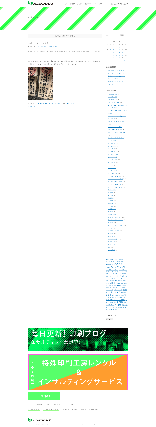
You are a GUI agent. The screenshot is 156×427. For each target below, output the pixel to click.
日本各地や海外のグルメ (115, 220)
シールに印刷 (112, 146)
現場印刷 (83, 409)
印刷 (113, 283)
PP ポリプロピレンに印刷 (116, 121)
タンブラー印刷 (113, 271)
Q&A (94, 4)
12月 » (123, 60)
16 (123, 52)
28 (117, 57)
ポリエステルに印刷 (114, 176)
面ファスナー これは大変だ (116, 73)
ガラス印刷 (111, 143)
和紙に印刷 (120, 283)
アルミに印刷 (112, 140)
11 (107, 52)
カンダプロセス (41, 3)
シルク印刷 (40, 103)
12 (110, 52)
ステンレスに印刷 (113, 154)
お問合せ (101, 4)
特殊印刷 (74, 409)
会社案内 (79, 4)
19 (110, 55)
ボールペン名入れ (119, 279)
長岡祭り (116, 309)
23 (123, 55)
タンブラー (115, 270)
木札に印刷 (114, 297)
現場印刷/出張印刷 (113, 230)
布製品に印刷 (112, 209)
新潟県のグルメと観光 (114, 217)
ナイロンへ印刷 (112, 157)
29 (120, 57)
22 (120, 55)
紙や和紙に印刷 (112, 239)
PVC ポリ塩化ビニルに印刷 (116, 132)
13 (114, 52)
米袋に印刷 (111, 236)
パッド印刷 (111, 162)
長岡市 (117, 304)
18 (107, 55)
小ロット (110, 206)
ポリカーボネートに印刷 (115, 181)
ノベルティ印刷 (112, 159)
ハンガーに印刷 (113, 273)
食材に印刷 (111, 250)
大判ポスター (115, 287)
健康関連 (110, 192)
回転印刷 (110, 203)
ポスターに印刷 (112, 170)
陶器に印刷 (111, 244)
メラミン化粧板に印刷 (114, 184)
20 (114, 55)
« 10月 (111, 60)
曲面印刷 (110, 222)
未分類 (110, 228)
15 (120, 52)
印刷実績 (72, 4)
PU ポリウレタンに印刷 (115, 129)
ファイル (110, 165)
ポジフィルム (112, 168)
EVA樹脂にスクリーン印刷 (116, 70)
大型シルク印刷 (118, 290)
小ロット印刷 (117, 292)
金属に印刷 (111, 241)
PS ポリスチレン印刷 (115, 127)
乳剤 (116, 280)
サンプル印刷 (116, 261)
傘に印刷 (110, 195)
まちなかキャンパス (111, 259)
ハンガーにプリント (114, 78)
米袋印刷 (122, 300)
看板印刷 (110, 233)
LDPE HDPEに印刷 (114, 102)
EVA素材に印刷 (112, 99)
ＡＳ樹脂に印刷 (112, 97)
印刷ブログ (88, 4)
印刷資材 (110, 200)
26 (111, 57)
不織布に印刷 (112, 190)
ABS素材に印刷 (112, 94)
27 (114, 57)
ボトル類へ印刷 (112, 173)
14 (117, 52)
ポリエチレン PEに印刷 (115, 179)
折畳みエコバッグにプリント (116, 76)
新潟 (124, 292)
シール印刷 (111, 149)
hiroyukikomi (53, 46)
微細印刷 (110, 211)
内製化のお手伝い (94, 409)
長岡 (115, 302)
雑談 (109, 247)
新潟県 (109, 295)
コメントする (32, 106)
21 (117, 55)
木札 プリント (72, 103)
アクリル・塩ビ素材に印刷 (116, 138)
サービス (64, 4)
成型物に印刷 (112, 214)
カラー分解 (121, 259)
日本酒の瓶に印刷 (117, 295)
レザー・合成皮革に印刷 (115, 187)
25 (107, 57)
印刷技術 (110, 198)
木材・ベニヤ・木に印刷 (52, 103)
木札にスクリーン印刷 (38, 43)
